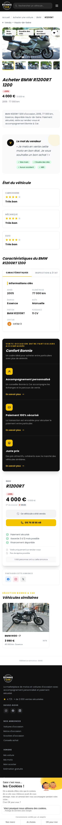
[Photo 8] (37, 57)
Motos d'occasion (12, 731)
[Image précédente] (7, 43)
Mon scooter (9, 764)
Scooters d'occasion (13, 735)
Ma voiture (8, 755)
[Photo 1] (22, 57)
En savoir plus (13, 394)
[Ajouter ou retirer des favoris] (54, 33)
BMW (38, 17)
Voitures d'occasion (13, 726)
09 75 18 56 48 (33, 522)
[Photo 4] (29, 57)
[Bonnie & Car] (7, 6)
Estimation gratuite (13, 768)
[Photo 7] (35, 57)
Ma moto (8, 759)
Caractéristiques (17, 272)
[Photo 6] (33, 57)
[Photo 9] (40, 57)
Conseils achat (10, 740)
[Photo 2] (25, 57)
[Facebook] (13, 710)
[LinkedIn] (19, 710)
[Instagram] (16, 579)
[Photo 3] (27, 57)
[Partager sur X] (23, 579)
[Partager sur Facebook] (8, 579)
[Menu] (57, 6)
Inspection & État (46, 272)
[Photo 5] (31, 57)
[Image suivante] (55, 43)
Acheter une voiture (23, 17)
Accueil (6, 17)
